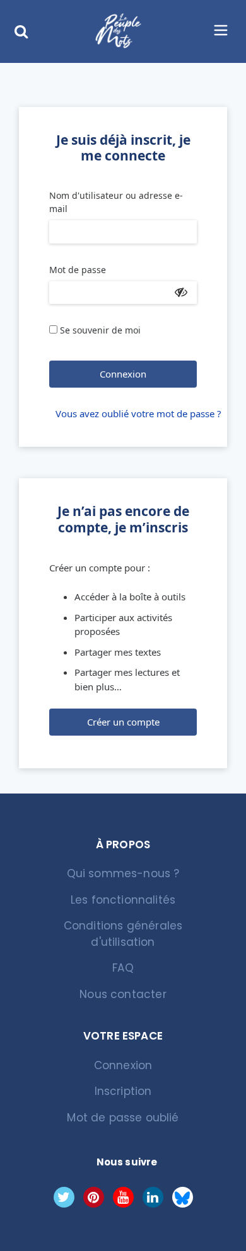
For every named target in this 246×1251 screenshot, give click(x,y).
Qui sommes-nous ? (123, 873)
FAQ (123, 967)
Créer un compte (123, 721)
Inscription (123, 1091)
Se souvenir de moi (100, 330)
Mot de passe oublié (123, 1117)
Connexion (123, 373)
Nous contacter (122, 994)
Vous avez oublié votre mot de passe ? (126, 413)
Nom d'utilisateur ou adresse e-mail (116, 202)
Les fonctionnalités (123, 899)
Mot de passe (77, 270)
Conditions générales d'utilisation (123, 934)
